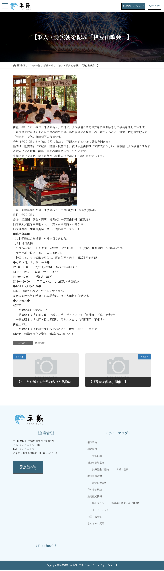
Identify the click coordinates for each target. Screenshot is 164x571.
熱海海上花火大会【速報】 (125, 503)
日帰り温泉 (122, 469)
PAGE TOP (156, 550)
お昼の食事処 (99, 482)
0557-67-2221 (28, 467)
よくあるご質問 (95, 523)
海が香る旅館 (94, 489)
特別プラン (98, 503)
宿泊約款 (97, 455)
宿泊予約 (154, 6)
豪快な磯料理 (94, 476)
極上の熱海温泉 (95, 462)
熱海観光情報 (94, 496)
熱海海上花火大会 (133, 6)
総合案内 (92, 449)
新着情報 (40, 342)
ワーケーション (100, 509)
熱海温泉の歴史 (100, 469)
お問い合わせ (94, 516)
